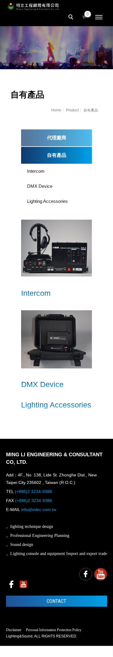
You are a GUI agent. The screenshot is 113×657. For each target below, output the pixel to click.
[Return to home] (33, 6)
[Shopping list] (84, 17)
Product (72, 110)
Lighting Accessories (47, 201)
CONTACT (56, 601)
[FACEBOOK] (86, 574)
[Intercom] (56, 247)
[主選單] (98, 17)
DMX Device (39, 186)
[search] (71, 17)
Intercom (36, 171)
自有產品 (90, 110)
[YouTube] (101, 574)
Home (56, 110)
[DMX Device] (56, 338)
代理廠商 (56, 137)
